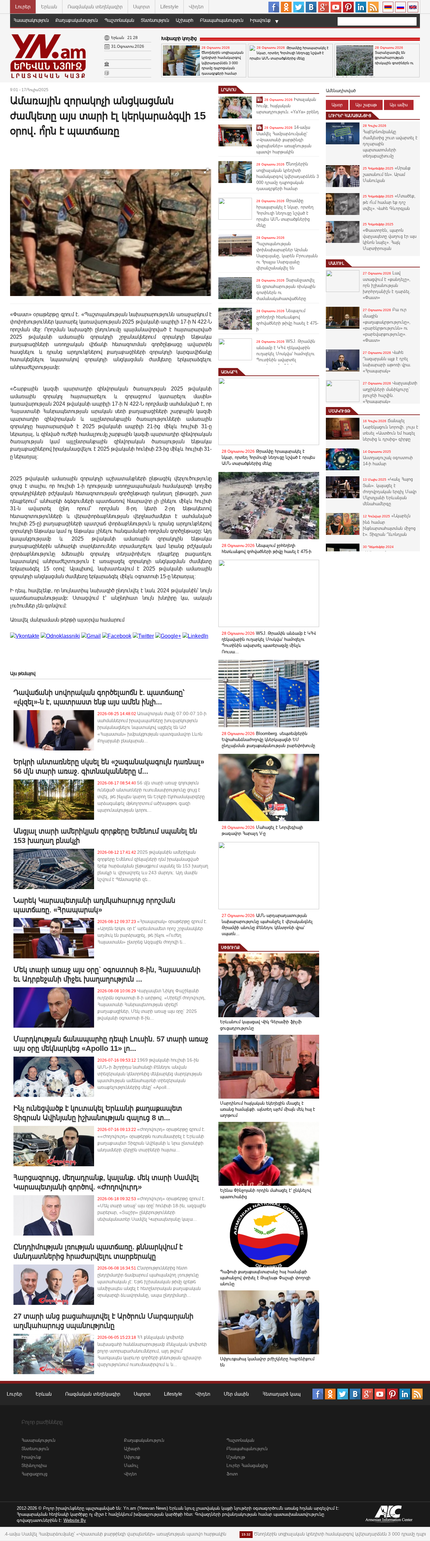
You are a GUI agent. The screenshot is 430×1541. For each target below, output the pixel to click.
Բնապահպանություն (221, 20)
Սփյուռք (230, 947)
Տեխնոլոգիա (34, 1465)
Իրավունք (260, 20)
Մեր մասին (236, 1394)
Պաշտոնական (119, 20)
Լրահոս (228, 89)
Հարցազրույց (34, 1473)
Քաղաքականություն (76, 20)
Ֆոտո (232, 1473)
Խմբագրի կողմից (179, 38)
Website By (74, 1520)
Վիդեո (196, 6)
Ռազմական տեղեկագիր (95, 6)
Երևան (49, 6)
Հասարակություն (31, 20)
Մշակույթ (339, 411)
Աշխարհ (184, 20)
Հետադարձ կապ (281, 1394)
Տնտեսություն (155, 20)
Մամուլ (336, 263)
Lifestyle (169, 6)
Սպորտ (141, 6)
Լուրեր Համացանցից (350, 115)
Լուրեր (23, 6)
